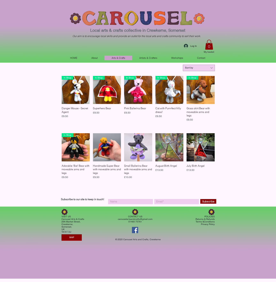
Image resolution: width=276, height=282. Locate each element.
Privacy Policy (208, 224)
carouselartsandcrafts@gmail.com (135, 219)
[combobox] (199, 68)
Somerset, (66, 226)
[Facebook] (135, 230)
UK (63, 229)
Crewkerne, (67, 224)
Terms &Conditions (205, 221)
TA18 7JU (66, 232)
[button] (148, 58)
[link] (209, 45)
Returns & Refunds (205, 219)
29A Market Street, (70, 221)
